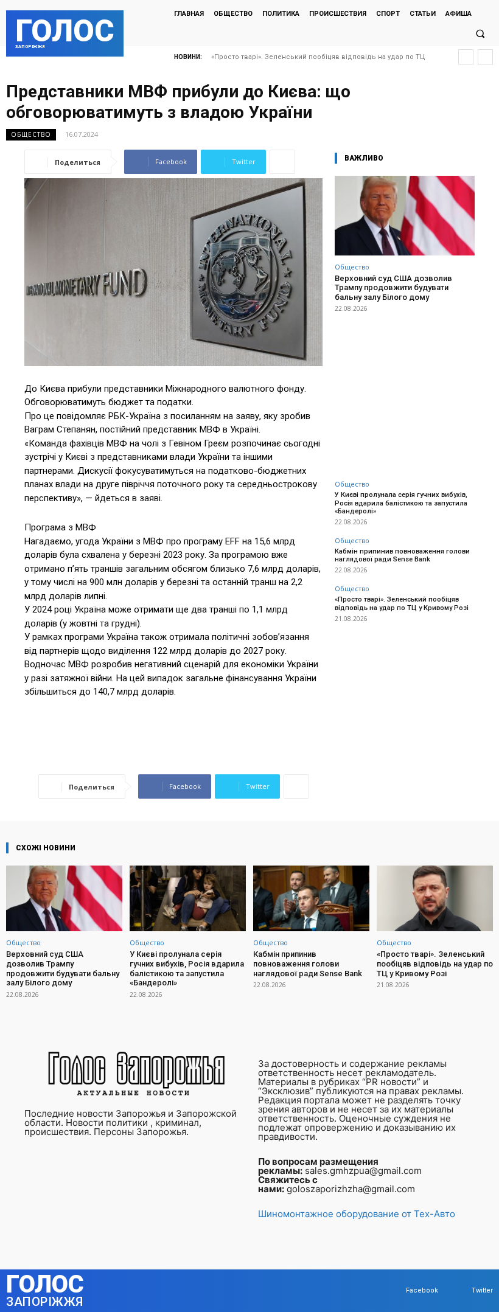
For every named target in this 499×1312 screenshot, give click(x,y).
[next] (485, 56)
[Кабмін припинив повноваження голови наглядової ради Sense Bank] (311, 899)
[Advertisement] (405, 389)
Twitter (482, 1290)
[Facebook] (394, 1290)
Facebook (422, 1290)
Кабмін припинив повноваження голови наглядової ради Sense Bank (402, 555)
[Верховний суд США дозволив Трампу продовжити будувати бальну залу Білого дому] (405, 215)
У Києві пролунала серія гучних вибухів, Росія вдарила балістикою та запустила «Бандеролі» (401, 503)
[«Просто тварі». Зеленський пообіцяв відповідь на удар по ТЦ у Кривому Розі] (435, 899)
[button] (480, 34)
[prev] (465, 56)
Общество (31, 134)
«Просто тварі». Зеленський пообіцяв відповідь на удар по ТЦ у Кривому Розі (402, 603)
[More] (282, 162)
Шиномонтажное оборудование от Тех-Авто (356, 1214)
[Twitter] (459, 1290)
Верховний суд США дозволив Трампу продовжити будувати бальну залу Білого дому (393, 288)
